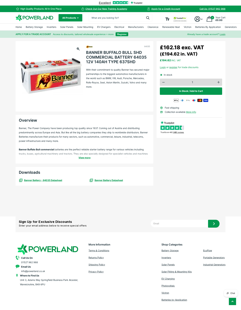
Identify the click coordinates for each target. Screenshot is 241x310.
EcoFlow (207, 250)
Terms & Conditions (99, 250)
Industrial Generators (214, 264)
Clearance (153, 27)
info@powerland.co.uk (33, 271)
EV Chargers (103, 27)
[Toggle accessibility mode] (167, 19)
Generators (231, 27)
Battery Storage (34, 27)
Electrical (119, 27)
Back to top (232, 301)
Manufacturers (136, 27)
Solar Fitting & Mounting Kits (176, 271)
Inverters (51, 27)
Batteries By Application (208, 27)
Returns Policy (96, 257)
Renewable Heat (171, 27)
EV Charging (168, 278)
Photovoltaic (168, 285)
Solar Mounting (85, 27)
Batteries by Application (174, 299)
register (173, 67)
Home (19, 27)
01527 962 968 (29, 262)
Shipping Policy (97, 264)
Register (122, 34)
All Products (69, 17)
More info (191, 112)
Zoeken (147, 17)
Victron (187, 27)
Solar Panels (66, 27)
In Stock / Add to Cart (191, 91)
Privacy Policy (96, 271)
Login (222, 34)
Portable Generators (214, 257)
